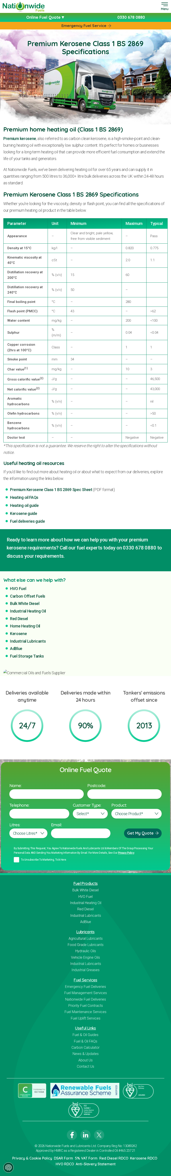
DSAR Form (63, 1158)
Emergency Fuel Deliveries (85, 987)
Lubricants (85, 931)
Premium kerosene (19, 138)
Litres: (14, 824)
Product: (119, 805)
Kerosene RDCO (143, 1158)
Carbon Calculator (85, 1047)
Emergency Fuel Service (83, 25)
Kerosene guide (23, 513)
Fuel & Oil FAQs (85, 1041)
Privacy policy (126, 852)
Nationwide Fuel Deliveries (85, 999)
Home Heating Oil (25, 626)
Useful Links (85, 1028)
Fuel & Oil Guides (85, 1035)
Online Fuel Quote (44, 17)
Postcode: (96, 785)
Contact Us (85, 1066)
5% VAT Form (86, 1158)
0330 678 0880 (131, 17)
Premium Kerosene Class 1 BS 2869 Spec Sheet (51, 489)
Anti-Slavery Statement (96, 1164)
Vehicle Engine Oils (85, 957)
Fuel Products (85, 883)
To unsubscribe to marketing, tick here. (44, 859)
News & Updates (86, 1054)
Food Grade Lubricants (86, 945)
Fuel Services (85, 980)
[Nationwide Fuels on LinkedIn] (85, 1135)
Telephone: (19, 805)
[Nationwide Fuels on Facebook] (72, 1135)
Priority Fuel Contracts (85, 1005)
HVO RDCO (65, 1164)
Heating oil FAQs (24, 497)
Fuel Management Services (85, 993)
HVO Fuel (18, 588)
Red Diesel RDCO (113, 1158)
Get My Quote (140, 833)
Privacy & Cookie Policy (32, 1158)
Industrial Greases (85, 970)
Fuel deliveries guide (27, 521)
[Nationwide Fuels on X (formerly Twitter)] (99, 1135)
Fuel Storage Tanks (27, 656)
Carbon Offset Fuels (27, 596)
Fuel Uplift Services (85, 1018)
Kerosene (18, 633)
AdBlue (16, 648)
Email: (56, 824)
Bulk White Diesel (24, 603)
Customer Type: (87, 805)
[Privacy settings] (8, 1167)
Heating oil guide (24, 505)
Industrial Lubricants (28, 641)
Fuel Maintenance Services (85, 1012)
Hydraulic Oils (85, 951)
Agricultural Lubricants (86, 938)
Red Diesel (19, 618)
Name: (15, 785)
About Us (85, 1060)
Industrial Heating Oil (28, 611)
